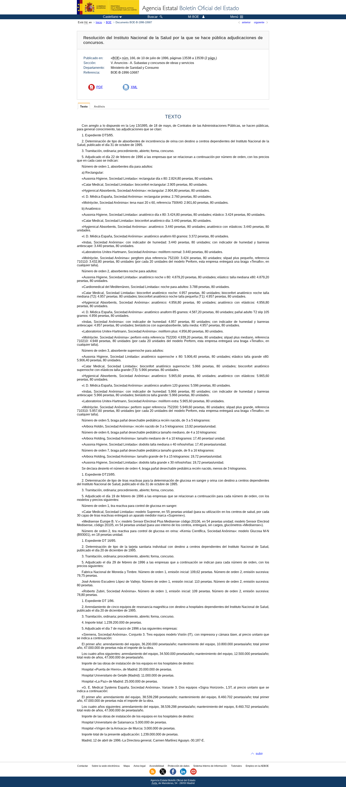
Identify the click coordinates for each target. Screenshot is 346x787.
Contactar (82, 766)
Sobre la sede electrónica (106, 766)
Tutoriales (236, 766)
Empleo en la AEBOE (257, 766)
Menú (234, 16)
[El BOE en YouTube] (193, 774)
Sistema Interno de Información (210, 766)
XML (134, 87)
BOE (109, 22)
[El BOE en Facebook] (173, 774)
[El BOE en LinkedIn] (183, 774)
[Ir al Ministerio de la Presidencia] (108, 7)
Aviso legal (140, 766)
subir (259, 753)
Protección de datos (178, 766)
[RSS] (152, 774)
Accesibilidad (156, 766)
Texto (84, 106)
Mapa (127, 766)
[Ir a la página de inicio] (190, 8)
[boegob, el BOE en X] (163, 774)
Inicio (99, 22)
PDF (99, 87)
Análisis (99, 106)
